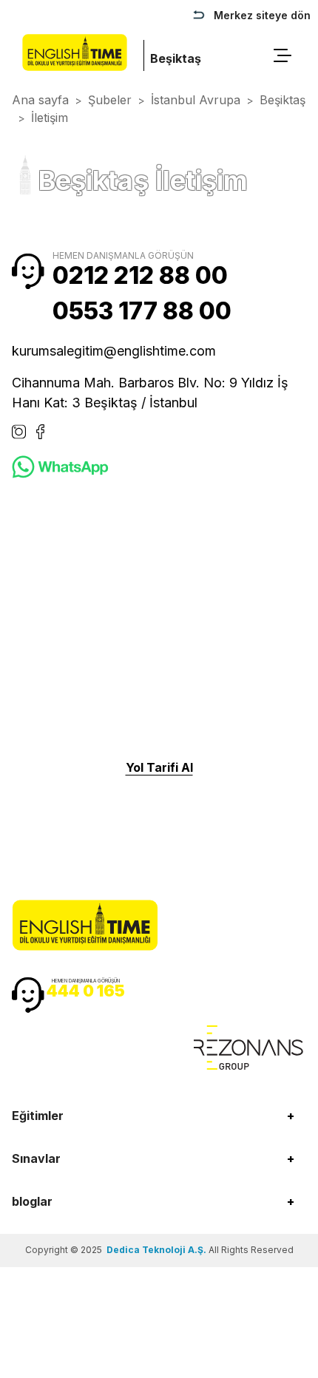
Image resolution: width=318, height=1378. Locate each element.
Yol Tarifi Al (159, 767)
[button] (159, 1115)
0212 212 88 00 (140, 275)
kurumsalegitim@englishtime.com (114, 351)
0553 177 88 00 (142, 310)
